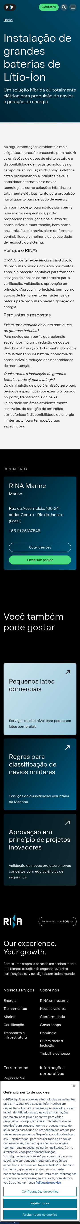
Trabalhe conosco (55, 1053)
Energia (10, 1000)
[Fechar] (74, 1086)
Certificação (14, 1025)
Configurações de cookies (40, 1191)
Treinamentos (15, 1008)
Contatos (49, 7)
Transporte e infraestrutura (15, 1035)
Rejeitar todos (40, 1203)
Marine (9, 1017)
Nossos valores (53, 1008)
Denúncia (48, 1033)
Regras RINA (14, 1078)
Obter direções (40, 547)
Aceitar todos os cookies (40, 1214)
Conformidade (52, 1017)
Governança (50, 1025)
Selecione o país (55, 921)
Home (8, 20)
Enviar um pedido (40, 560)
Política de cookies (48, 1182)
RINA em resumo (54, 1000)
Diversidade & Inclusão (51, 1043)
